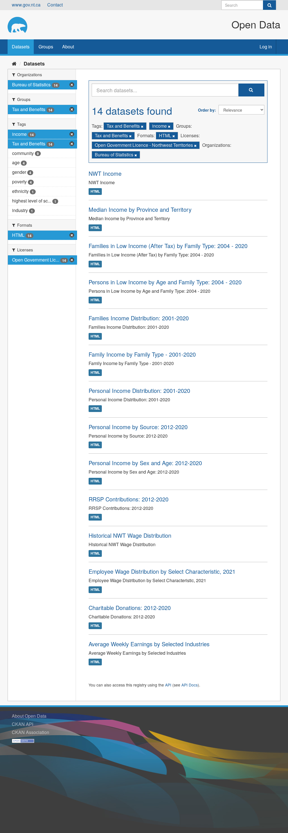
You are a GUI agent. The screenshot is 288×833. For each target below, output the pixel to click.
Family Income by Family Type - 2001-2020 (142, 354)
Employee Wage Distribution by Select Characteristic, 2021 (162, 571)
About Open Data (29, 716)
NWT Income (105, 173)
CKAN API (22, 724)
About (68, 46)
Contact (55, 4)
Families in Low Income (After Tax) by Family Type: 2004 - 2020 (168, 246)
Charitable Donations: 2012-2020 (130, 608)
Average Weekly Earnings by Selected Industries (149, 644)
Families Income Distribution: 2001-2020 (139, 318)
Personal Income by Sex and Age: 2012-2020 (145, 463)
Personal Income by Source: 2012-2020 (138, 427)
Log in (266, 46)
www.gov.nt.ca (26, 4)
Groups (46, 46)
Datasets (21, 46)
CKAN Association (30, 732)
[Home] (14, 63)
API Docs (189, 685)
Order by (206, 110)
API (168, 685)
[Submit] (269, 5)
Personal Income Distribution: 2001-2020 (139, 390)
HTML (95, 191)
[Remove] (142, 126)
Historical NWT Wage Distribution (130, 535)
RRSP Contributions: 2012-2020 (128, 499)
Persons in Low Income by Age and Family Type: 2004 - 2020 (165, 282)
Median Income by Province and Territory (140, 209)
